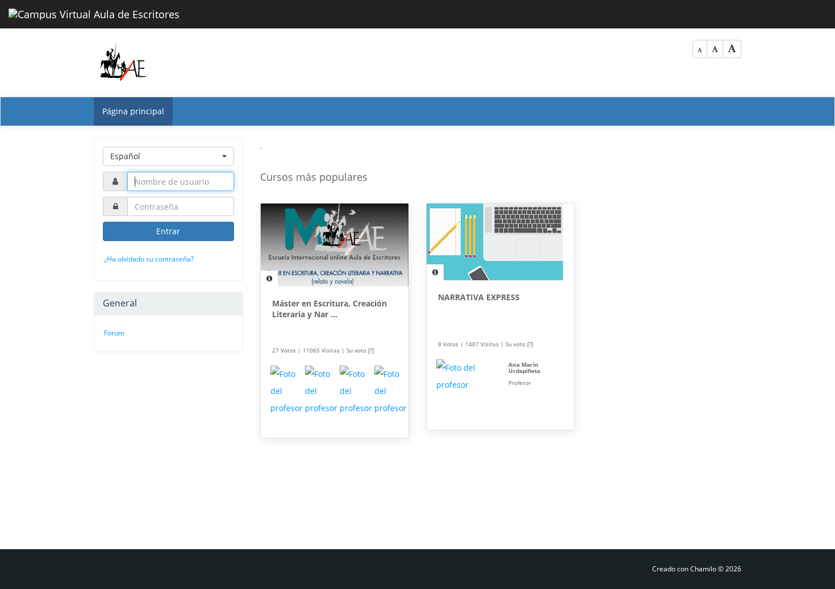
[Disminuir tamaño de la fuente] (699, 49)
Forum (114, 333)
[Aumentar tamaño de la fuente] (732, 49)
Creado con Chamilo (685, 569)
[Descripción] (269, 279)
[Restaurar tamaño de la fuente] (715, 49)
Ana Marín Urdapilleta (524, 367)
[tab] (168, 303)
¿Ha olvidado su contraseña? (149, 259)
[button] (168, 156)
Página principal (133, 111)
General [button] (120, 303)
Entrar (168, 231)
